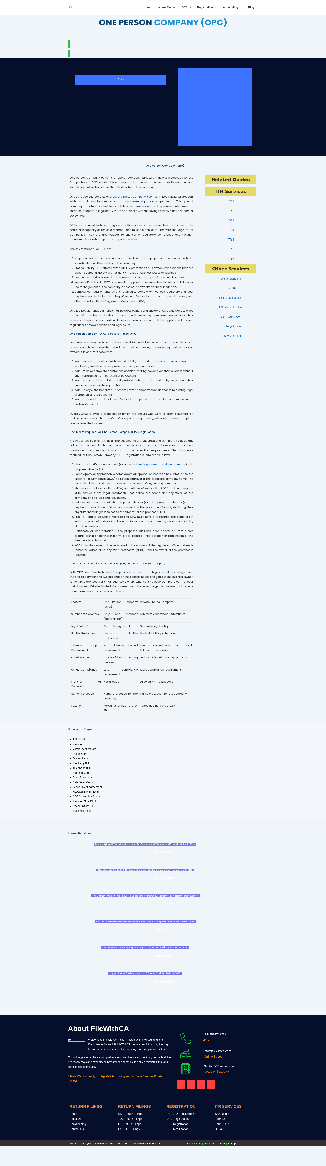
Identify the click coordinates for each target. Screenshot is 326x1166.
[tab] (120, 80)
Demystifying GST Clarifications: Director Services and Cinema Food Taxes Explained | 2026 (145, 844)
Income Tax (164, 7)
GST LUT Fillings (129, 1129)
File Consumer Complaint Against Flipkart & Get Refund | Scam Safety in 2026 (145, 947)
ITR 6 (231, 249)
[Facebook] (159, 34)
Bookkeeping (78, 1124)
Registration (205, 7)
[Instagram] (211, 1084)
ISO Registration (231, 326)
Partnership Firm (231, 335)
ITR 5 (231, 239)
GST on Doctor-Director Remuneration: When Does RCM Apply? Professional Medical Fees (145, 921)
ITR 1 (231, 201)
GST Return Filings (130, 1113)
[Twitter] (166, 34)
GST (184, 7)
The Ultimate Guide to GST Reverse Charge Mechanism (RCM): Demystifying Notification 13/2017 (145, 895)
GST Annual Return (231, 307)
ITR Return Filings (129, 1124)
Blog (251, 7)
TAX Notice (222, 1113)
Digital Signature (231, 278)
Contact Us (77, 1129)
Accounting (230, 7)
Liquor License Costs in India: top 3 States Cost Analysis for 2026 (145, 973)
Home (146, 7)
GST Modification (177, 1129)
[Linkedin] (201, 1084)
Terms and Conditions (215, 1143)
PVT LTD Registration (180, 1113)
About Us (75, 1119)
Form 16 (231, 288)
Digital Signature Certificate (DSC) (158, 464)
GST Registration (230, 316)
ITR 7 (231, 258)
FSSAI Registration (230, 297)
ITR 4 (218, 1129)
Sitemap (231, 1143)
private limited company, (129, 197)
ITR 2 (231, 210)
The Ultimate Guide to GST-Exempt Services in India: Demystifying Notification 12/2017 (145, 870)
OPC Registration (177, 1119)
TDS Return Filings (130, 1119)
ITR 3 (231, 220)
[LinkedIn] (171, 34)
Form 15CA (222, 1124)
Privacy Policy (194, 1143)
